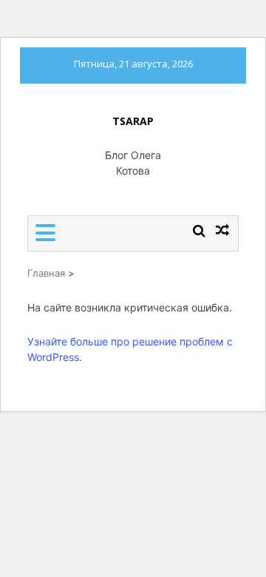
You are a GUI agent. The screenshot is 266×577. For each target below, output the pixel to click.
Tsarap (133, 121)
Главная (46, 273)
